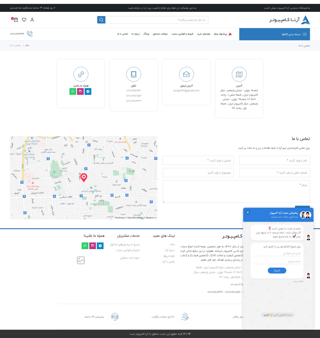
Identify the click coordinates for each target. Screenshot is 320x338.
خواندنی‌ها (169, 256)
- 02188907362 (215, 292)
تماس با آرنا (169, 261)
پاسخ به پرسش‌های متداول (125, 244)
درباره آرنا (170, 250)
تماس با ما (122, 34)
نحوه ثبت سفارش (130, 257)
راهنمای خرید (203, 34)
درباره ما (136, 34)
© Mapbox (149, 217)
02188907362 (133, 101)
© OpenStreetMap (134, 217)
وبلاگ (146, 34)
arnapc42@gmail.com (186, 90)
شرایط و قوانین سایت (182, 34)
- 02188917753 (233, 292)
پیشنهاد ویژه (220, 34)
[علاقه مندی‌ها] (24, 20)
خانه (27, 45)
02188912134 (133, 90)
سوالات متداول (160, 34)
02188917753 (133, 96)
